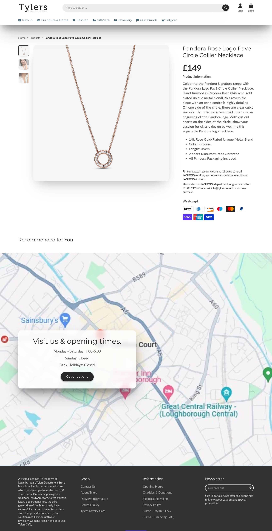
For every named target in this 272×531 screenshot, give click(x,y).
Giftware (103, 20)
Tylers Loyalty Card (93, 511)
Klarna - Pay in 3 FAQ (157, 511)
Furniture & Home (54, 20)
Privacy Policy (152, 505)
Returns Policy (90, 505)
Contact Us (88, 486)
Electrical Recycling (155, 498)
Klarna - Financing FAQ (158, 517)
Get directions (77, 376)
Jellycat (171, 20)
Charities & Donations (157, 492)
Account (240, 7)
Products (35, 37)
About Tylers (89, 492)
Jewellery (125, 20)
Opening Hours (153, 486)
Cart (251, 7)
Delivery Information (94, 498)
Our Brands (148, 20)
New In (27, 20)
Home (22, 37)
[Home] (33, 7)
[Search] (225, 7)
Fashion (82, 20)
